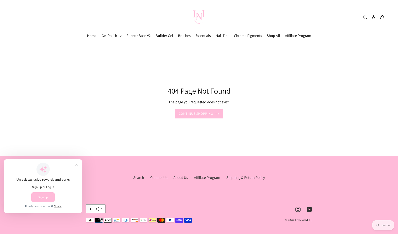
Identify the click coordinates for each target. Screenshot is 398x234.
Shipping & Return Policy (245, 177)
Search (138, 177)
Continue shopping (196, 113)
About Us (181, 177)
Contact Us (158, 177)
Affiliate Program (207, 177)
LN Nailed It (302, 220)
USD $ (95, 208)
